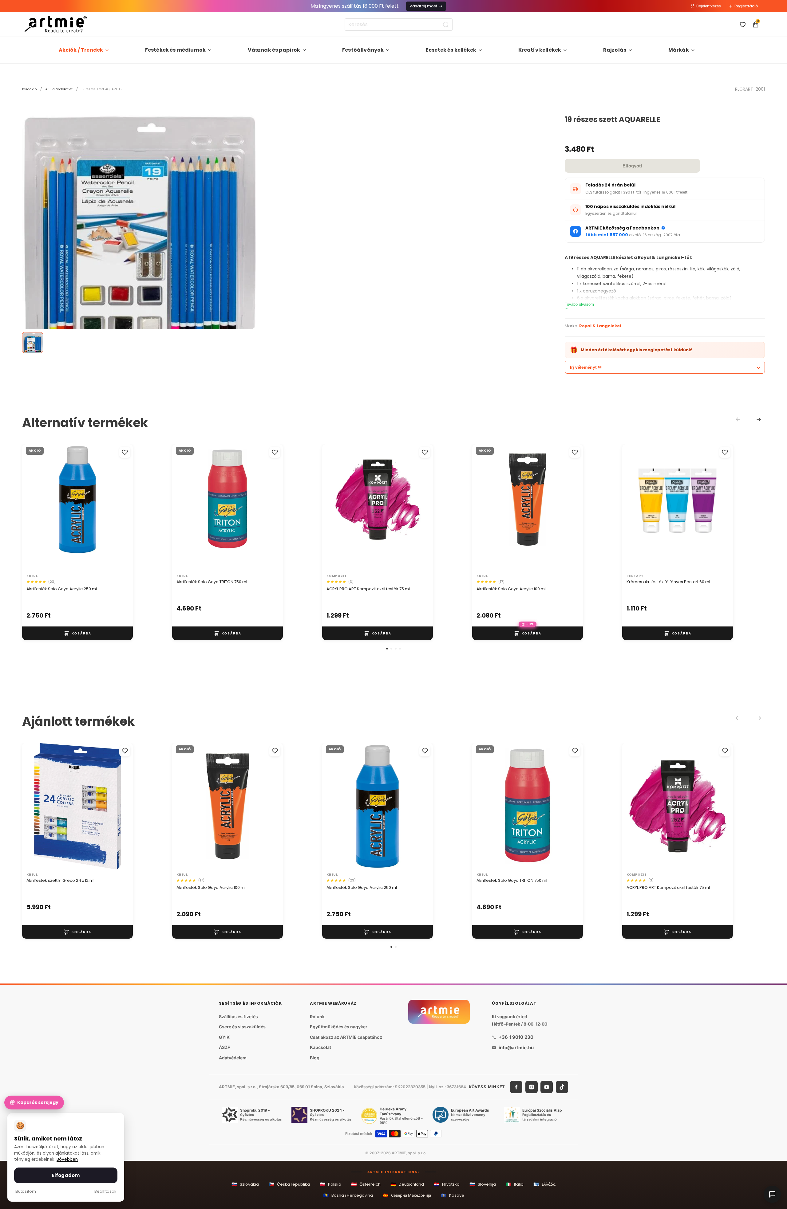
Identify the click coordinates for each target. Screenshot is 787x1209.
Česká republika (289, 1184)
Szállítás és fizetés (238, 1016)
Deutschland (407, 1184)
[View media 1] (32, 342)
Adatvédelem (233, 1057)
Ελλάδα (544, 1184)
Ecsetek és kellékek (451, 49)
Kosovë (452, 1195)
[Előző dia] (33, 508)
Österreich (366, 1184)
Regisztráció (746, 6)
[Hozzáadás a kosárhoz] (77, 633)
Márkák (678, 49)
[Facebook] (516, 1087)
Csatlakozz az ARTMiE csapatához (346, 1037)
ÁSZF (224, 1047)
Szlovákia (245, 1184)
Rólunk (317, 1016)
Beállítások (105, 1191)
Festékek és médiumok (175, 49)
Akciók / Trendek (81, 49)
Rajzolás (614, 49)
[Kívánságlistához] (124, 452)
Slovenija (482, 1184)
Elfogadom (66, 1175)
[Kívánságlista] (743, 24)
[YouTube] (546, 1087)
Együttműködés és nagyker (338, 1026)
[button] (387, 649)
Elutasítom (25, 1191)
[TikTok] (562, 1087)
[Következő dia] (122, 508)
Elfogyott (632, 165)
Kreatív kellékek (539, 49)
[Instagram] (531, 1087)
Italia (515, 1184)
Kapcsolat (320, 1047)
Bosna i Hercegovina (348, 1195)
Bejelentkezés (708, 6)
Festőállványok (363, 49)
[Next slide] (759, 419)
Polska (330, 1184)
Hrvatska (447, 1184)
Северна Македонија (407, 1195)
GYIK (224, 1037)
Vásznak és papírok (274, 49)
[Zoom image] (139, 237)
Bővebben (67, 1159)
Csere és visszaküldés (242, 1026)
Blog (314, 1057)
